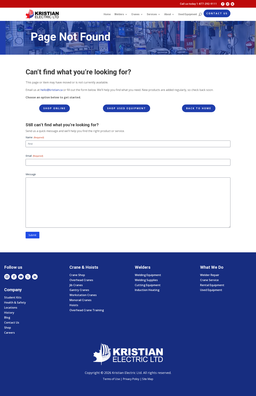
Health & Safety (15, 302)
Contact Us (217, 13)
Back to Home (198, 108)
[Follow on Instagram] (227, 4)
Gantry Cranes (79, 290)
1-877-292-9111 (206, 3)
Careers (9, 333)
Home (107, 14)
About (167, 14)
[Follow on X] (28, 276)
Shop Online (54, 108)
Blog (7, 317)
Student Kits (12, 297)
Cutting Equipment (148, 285)
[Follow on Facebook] (222, 4)
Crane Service (209, 280)
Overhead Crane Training (86, 310)
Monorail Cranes (80, 300)
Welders (119, 14)
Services (152, 14)
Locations (10, 307)
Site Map (147, 379)
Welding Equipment (148, 275)
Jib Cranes (76, 285)
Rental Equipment (212, 285)
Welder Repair (209, 275)
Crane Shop (77, 275)
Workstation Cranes (83, 295)
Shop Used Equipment (126, 108)
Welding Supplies (146, 280)
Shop (7, 327)
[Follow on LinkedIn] (232, 4)
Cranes (135, 14)
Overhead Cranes (81, 280)
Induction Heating (147, 290)
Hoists (73, 305)
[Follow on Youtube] (21, 276)
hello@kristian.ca (51, 90)
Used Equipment (187, 14)
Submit (32, 235)
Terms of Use (111, 379)
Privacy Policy (131, 379)
